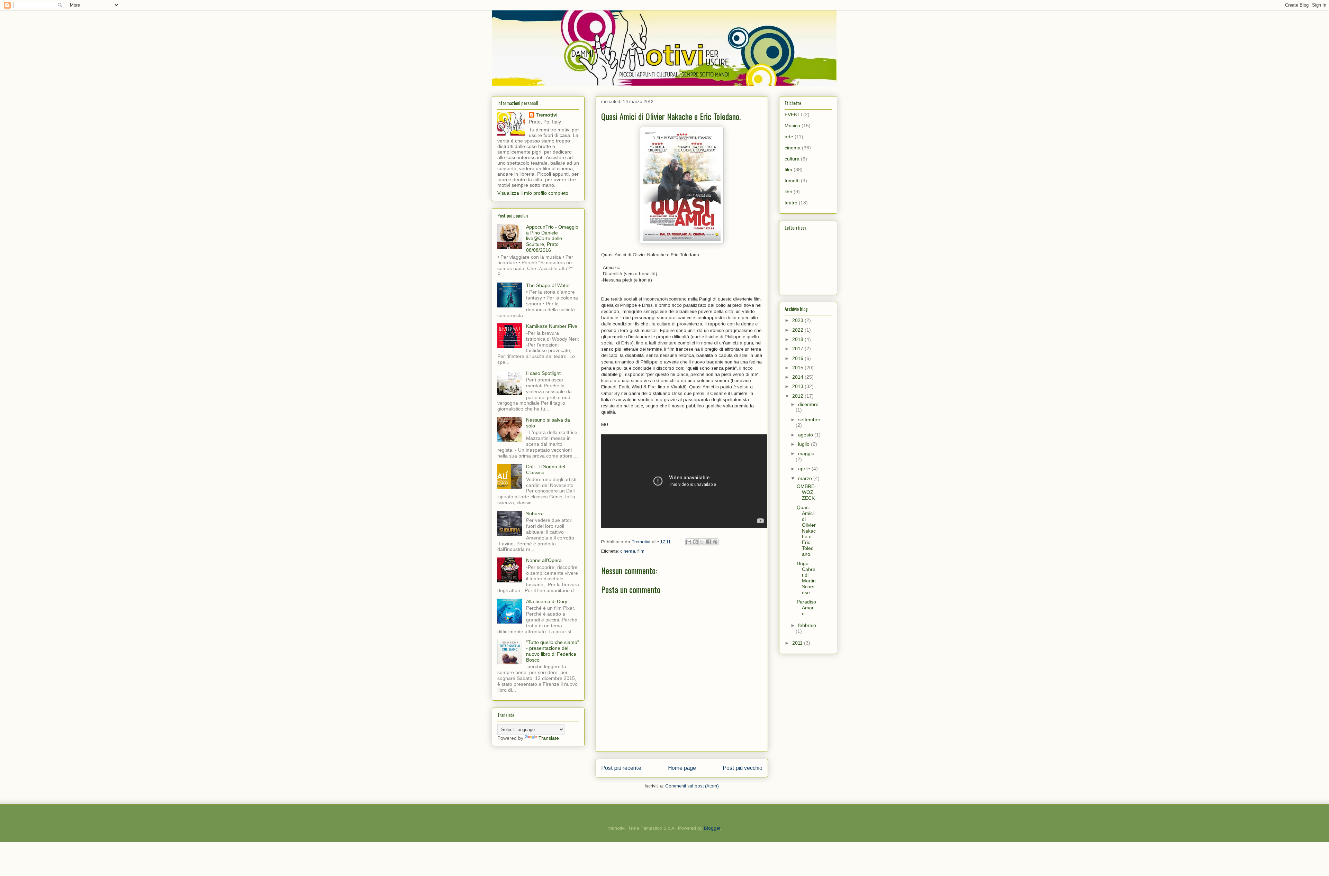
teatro (791, 202)
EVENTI (793, 114)
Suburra (535, 513)
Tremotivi (547, 115)
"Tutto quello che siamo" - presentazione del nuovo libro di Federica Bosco (552, 650)
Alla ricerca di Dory (546, 601)
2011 (798, 643)
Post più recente (621, 768)
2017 (798, 348)
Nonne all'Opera (544, 560)
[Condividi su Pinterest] (715, 541)
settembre (809, 419)
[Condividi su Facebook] (708, 541)
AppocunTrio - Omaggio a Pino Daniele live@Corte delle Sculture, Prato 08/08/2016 (552, 238)
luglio (804, 444)
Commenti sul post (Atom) (692, 786)
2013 (798, 386)
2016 (798, 358)
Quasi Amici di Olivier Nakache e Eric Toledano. (806, 530)
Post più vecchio (742, 768)
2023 (798, 320)
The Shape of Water (548, 285)
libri (788, 191)
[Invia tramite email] (688, 541)
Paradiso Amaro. (806, 607)
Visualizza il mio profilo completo (532, 193)
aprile (805, 468)
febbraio (807, 625)
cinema (627, 551)
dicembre (808, 404)
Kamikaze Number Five (551, 326)
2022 (798, 330)
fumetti (792, 180)
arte (789, 136)
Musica (792, 125)
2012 (798, 396)
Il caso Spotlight (543, 373)
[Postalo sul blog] (695, 541)
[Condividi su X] (701, 541)
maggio (806, 453)
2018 (798, 339)
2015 (798, 367)
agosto (806, 434)
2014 (798, 377)
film (641, 551)
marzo (805, 478)
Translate (549, 738)
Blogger (712, 828)
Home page (682, 768)
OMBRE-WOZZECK (806, 492)
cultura (792, 159)
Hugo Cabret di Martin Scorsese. (806, 578)
